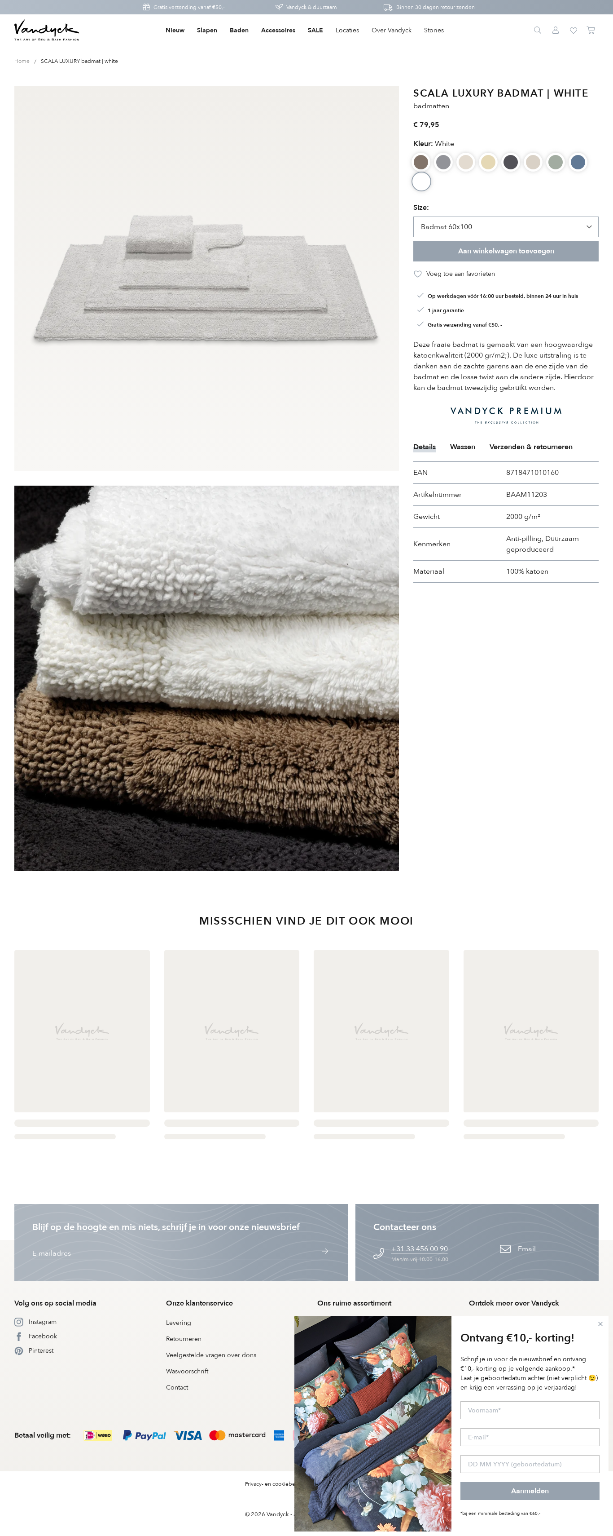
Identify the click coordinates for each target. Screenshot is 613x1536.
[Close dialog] (600, 1323)
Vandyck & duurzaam (311, 7)
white (433, 144)
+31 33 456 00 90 (419, 1249)
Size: (421, 207)
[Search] (537, 30)
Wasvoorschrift (187, 1371)
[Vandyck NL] (46, 30)
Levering (178, 1323)
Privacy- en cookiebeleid (275, 1483)
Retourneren (183, 1339)
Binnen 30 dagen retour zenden (435, 7)
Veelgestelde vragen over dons (211, 1355)
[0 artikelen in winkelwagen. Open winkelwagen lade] (591, 30)
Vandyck (278, 1514)
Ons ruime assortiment (354, 1303)
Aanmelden (530, 1491)
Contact (177, 1387)
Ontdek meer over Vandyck (514, 1303)
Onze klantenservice (199, 1303)
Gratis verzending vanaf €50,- (189, 7)
